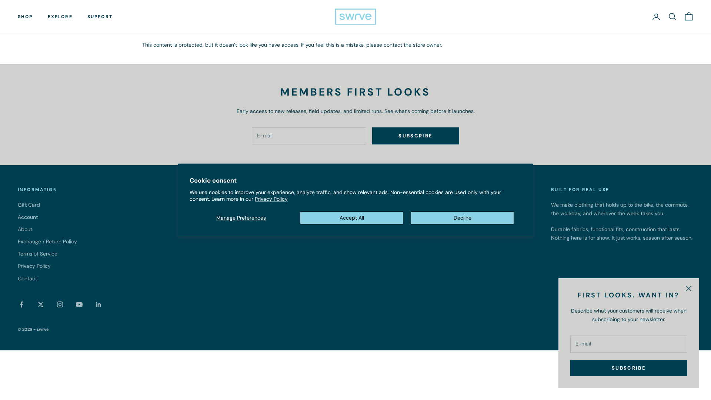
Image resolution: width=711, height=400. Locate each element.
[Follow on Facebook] (21, 304)
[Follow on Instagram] (60, 304)
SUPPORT (100, 17)
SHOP (25, 17)
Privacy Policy (271, 199)
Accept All (352, 217)
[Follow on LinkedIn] (98, 304)
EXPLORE (60, 17)
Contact (27, 278)
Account (28, 217)
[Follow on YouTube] (79, 304)
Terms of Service (37, 253)
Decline (462, 217)
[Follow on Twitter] (40, 304)
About (25, 229)
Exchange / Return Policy (47, 241)
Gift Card (29, 204)
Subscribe (629, 368)
